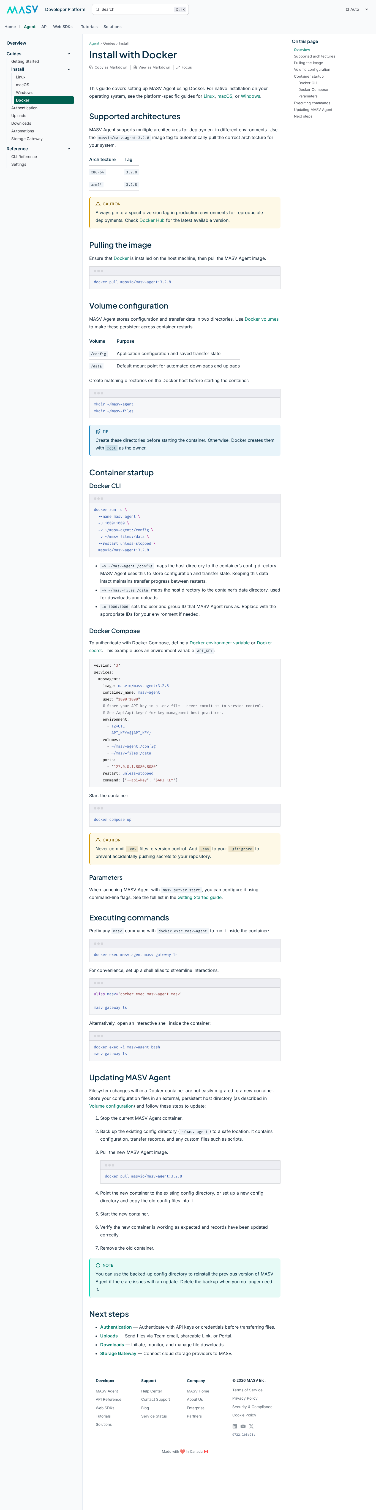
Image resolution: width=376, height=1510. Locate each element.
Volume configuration (111, 1106)
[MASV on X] (251, 1426)
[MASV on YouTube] (243, 1426)
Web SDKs (63, 26)
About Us (195, 1399)
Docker (121, 258)
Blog (145, 1408)
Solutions (112, 26)
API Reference (108, 1399)
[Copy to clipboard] (273, 281)
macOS (224, 96)
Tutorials (89, 26)
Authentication (116, 1327)
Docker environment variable (220, 642)
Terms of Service (247, 1390)
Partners (194, 1416)
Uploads (109, 1336)
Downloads (112, 1344)
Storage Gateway (118, 1353)
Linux (209, 96)
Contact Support (155, 1399)
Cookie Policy (244, 1415)
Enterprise (196, 1408)
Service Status (154, 1416)
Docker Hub (152, 220)
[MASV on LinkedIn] (234, 1426)
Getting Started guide (200, 897)
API (44, 26)
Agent (30, 26)
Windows (250, 96)
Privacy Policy (245, 1398)
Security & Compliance (252, 1407)
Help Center (151, 1391)
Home (10, 26)
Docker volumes (262, 319)
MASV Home (198, 1391)
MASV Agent (107, 1391)
